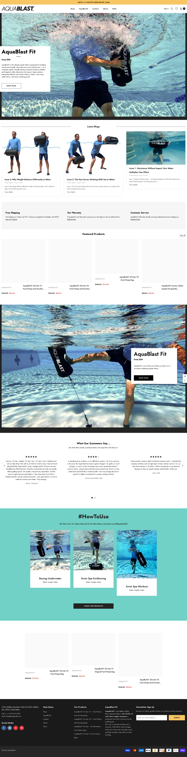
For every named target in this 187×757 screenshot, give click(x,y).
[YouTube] (21, 728)
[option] (31, 163)
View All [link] (182, 235)
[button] (4, 465)
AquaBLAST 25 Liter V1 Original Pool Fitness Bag (105, 670)
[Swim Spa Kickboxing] (93, 550)
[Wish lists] (176, 8)
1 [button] (92, 497)
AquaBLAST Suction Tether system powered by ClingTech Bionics (172, 287)
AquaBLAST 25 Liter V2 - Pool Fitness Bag (129, 278)
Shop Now (11, 86)
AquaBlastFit (6, 288)
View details (9, 192)
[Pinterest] (16, 728)
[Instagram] (10, 728)
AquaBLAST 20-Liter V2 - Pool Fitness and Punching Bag (80, 287)
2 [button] (95, 497)
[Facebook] (4, 728)
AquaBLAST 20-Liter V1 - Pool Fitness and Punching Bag (33, 287)
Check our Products (93, 606)
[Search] (172, 8)
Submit (177, 717)
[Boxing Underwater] (50, 550)
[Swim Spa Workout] (137, 554)
